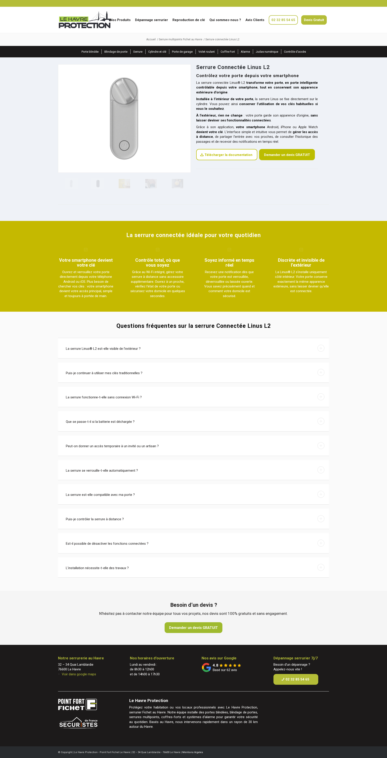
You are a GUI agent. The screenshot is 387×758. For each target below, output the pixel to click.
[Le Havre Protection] (93, 20)
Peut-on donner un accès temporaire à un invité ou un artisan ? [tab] (112, 446)
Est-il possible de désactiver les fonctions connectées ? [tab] (107, 544)
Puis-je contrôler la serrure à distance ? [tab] (95, 519)
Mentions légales (192, 752)
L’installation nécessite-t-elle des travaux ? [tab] (97, 568)
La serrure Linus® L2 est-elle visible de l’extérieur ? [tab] (103, 349)
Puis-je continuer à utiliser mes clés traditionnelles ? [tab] (104, 373)
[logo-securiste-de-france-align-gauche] (87, 724)
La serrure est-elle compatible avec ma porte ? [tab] (100, 495)
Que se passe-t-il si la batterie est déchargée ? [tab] (100, 422)
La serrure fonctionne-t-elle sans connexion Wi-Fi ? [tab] (104, 397)
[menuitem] (120, 20)
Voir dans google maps (79, 674)
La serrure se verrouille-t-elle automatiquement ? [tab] (102, 471)
